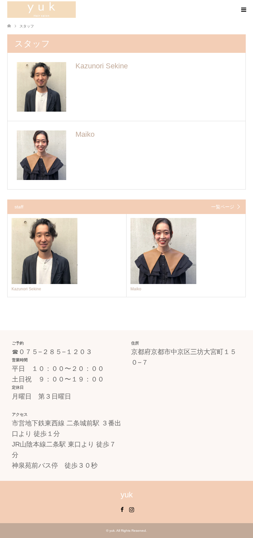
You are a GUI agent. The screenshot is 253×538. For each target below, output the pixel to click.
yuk (127, 494)
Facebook (122, 509)
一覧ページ (222, 206)
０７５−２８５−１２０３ (55, 351)
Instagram (131, 509)
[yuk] (41, 9)
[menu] (243, 10)
